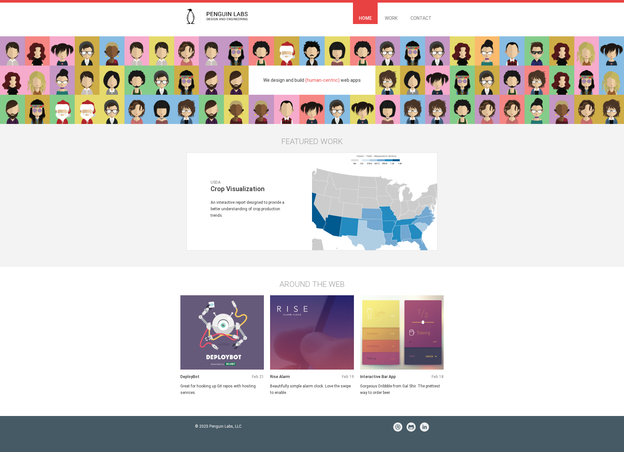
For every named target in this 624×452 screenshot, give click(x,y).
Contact (421, 18)
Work (391, 18)
